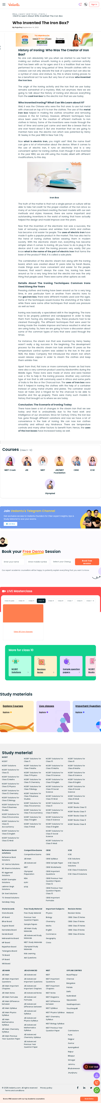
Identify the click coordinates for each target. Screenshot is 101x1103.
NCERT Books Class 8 (77, 824)
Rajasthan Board (9, 946)
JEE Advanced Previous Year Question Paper (31, 1044)
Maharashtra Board (10, 938)
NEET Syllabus (52, 1008)
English (49, 930)
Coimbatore (73, 1030)
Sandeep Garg (8, 902)
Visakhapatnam (73, 1004)
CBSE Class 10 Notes (76, 926)
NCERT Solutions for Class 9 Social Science (54, 834)
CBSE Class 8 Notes (76, 934)
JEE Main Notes (8, 993)
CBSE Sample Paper (54, 863)
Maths (48, 926)
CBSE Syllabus (52, 859)
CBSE (48, 854)
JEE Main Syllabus (9, 1008)
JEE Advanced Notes (33, 993)
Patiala (69, 987)
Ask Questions (30, 957)
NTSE (26, 887)
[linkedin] (84, 1088)
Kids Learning (29, 953)
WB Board (6, 963)
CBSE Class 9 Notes (76, 930)
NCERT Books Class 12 (77, 807)
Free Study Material (32, 913)
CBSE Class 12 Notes (76, 917)
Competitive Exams (32, 854)
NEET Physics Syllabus (55, 1012)
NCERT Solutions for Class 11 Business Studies (32, 796)
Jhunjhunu (72, 1073)
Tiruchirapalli (72, 1008)
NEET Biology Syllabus (55, 1023)
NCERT (5, 761)
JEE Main (27, 859)
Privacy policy (46, 1088)
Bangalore (71, 983)
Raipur (70, 1051)
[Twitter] (91, 1088)
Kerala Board (7, 934)
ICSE (70, 854)
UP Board (6, 959)
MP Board (6, 942)
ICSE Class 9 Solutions (77, 870)
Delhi (69, 991)
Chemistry (50, 921)
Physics (49, 913)
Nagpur (71, 1039)
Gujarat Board (8, 926)
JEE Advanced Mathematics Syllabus (30, 1028)
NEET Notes (51, 993)
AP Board (6, 917)
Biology (49, 917)
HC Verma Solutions (10, 864)
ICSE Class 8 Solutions (77, 874)
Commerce (51, 934)
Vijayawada (71, 1000)
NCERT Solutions (9, 765)
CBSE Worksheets (53, 867)
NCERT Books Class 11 (77, 811)
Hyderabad (71, 996)
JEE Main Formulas (10, 997)
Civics (48, 942)
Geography (51, 938)
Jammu (71, 1064)
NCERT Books (73, 803)
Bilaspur (71, 1056)
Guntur (71, 1043)
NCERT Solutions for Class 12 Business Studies (10, 807)
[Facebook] (77, 1088)
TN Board (6, 955)
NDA (26, 878)
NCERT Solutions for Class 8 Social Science (76, 789)
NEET (26, 867)
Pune (70, 1035)
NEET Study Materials (33, 942)
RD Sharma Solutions (11, 868)
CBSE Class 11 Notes (76, 921)
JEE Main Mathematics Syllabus (8, 1022)
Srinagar (71, 1060)
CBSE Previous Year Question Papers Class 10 (54, 891)
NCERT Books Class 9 (77, 820)
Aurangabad (73, 1047)
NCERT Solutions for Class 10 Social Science (54, 789)
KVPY (26, 882)
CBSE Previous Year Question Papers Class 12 (54, 881)
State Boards (7, 913)
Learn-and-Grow (28, 14)
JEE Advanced (30, 863)
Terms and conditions (14, 1090)
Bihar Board (7, 921)
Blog (14, 14)
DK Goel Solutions (9, 893)
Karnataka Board (9, 930)
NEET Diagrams (52, 997)
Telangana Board (9, 951)
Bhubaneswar (74, 1068)
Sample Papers (30, 924)
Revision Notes (74, 913)
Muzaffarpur (72, 975)
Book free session (87, 562)
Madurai (70, 1012)
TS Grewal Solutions (10, 897)
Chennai (70, 979)
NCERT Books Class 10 (77, 816)
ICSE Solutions (74, 859)
